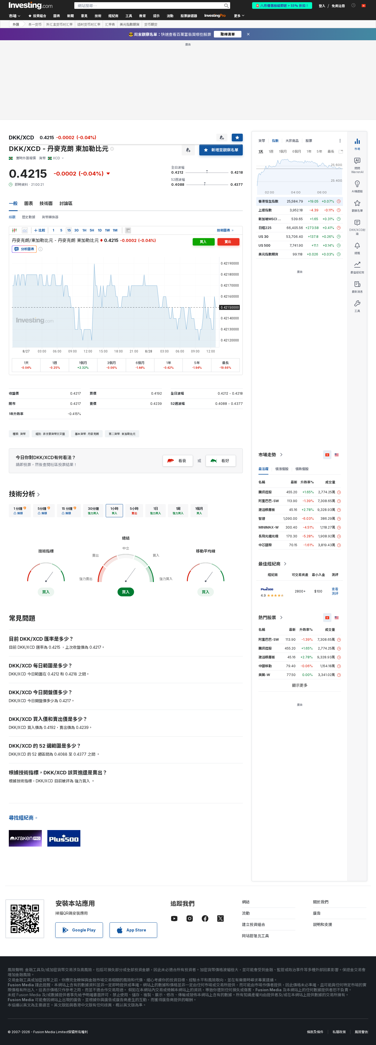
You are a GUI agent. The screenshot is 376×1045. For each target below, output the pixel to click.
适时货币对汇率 (88, 24)
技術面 (46, 203)
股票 (309, 141)
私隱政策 (339, 1032)
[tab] (20, 510)
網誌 (246, 901)
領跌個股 (302, 469)
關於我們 (320, 901)
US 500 (264, 245)
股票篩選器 (189, 15)
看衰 (182, 460)
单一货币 (35, 24)
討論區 (66, 203)
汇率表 (110, 24)
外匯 (16, 24)
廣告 (317, 913)
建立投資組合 (253, 924)
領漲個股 (281, 469)
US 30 (263, 237)
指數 (275, 141)
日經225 (264, 228)
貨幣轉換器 (50, 217)
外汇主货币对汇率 (59, 24)
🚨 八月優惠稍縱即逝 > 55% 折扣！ (282, 5)
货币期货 (150, 24)
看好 (225, 460)
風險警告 (361, 1032)
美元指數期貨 (130, 24)
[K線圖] (14, 230)
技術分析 (22, 494)
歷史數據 (28, 217)
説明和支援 (322, 924)
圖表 (28, 203)
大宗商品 (292, 141)
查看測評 (335, 591)
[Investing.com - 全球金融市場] (30, 5)
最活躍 (263, 469)
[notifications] (353, 5)
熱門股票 (267, 617)
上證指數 (265, 210)
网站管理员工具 (255, 935)
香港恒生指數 (268, 201)
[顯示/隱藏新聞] (128, 230)
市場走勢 (267, 454)
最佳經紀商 (269, 564)
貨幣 (261, 141)
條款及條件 (315, 1032)
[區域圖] (25, 230)
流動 (246, 913)
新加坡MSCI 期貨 (271, 219)
